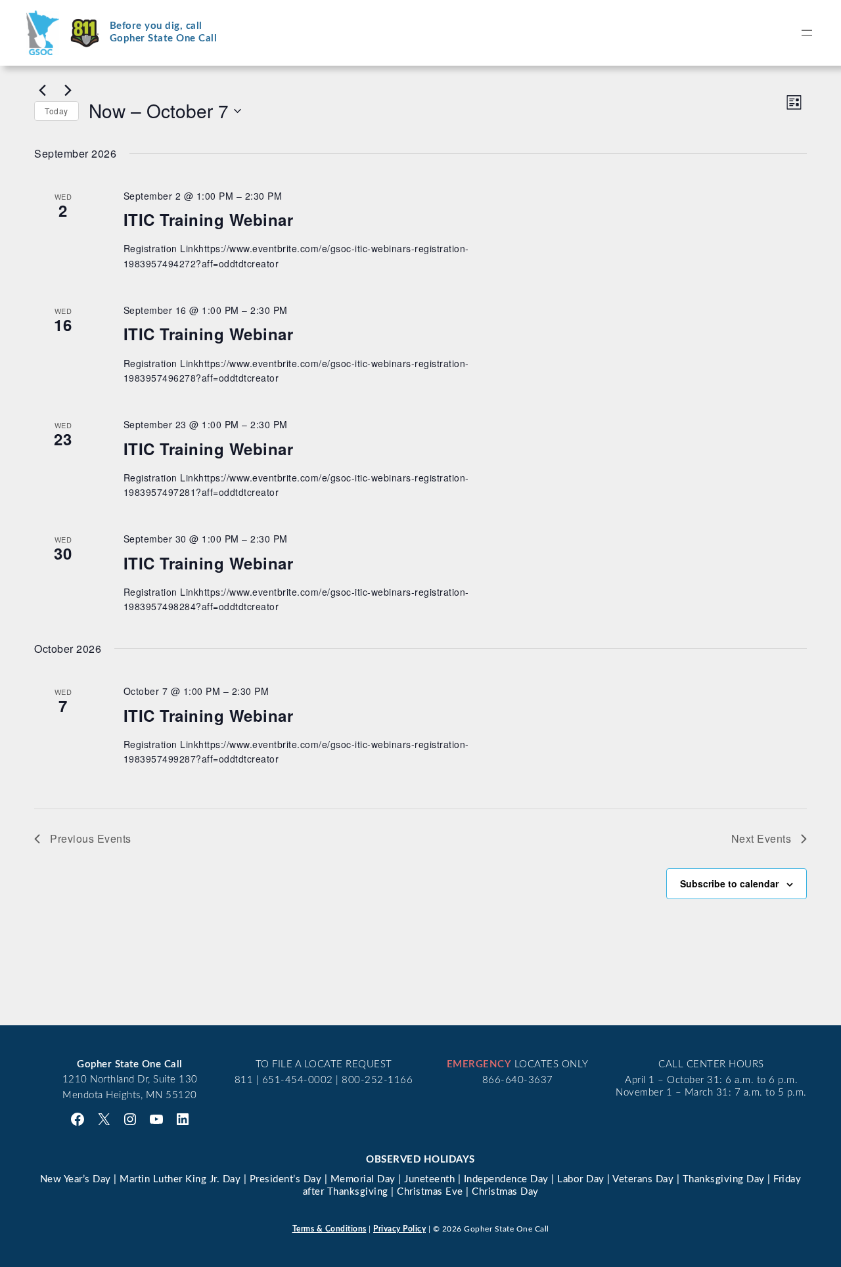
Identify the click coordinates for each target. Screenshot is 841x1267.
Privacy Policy (399, 1229)
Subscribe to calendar (729, 883)
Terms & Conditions (329, 1229)
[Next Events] (68, 90)
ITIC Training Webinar (209, 219)
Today (56, 110)
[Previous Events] (42, 90)
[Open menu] (807, 33)
